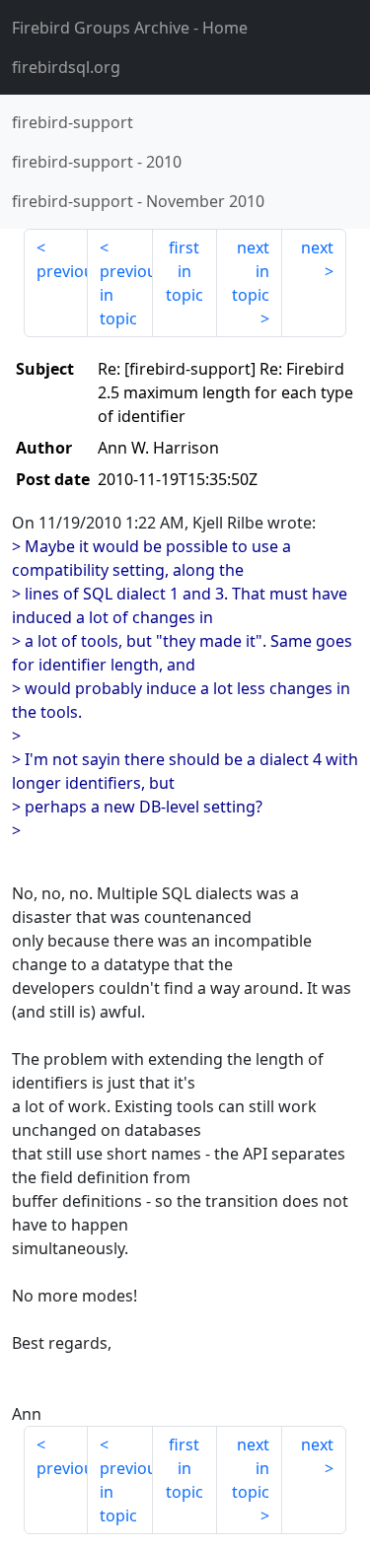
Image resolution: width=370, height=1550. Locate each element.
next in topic (250, 271)
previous (62, 271)
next (317, 247)
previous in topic (126, 294)
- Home (130, 27)
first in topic (184, 271)
